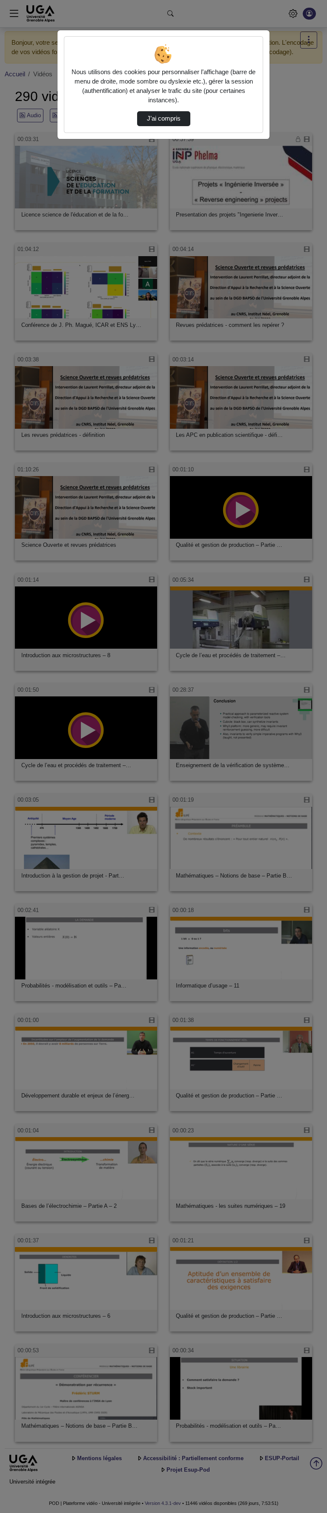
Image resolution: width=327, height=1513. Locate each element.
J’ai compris (164, 118)
